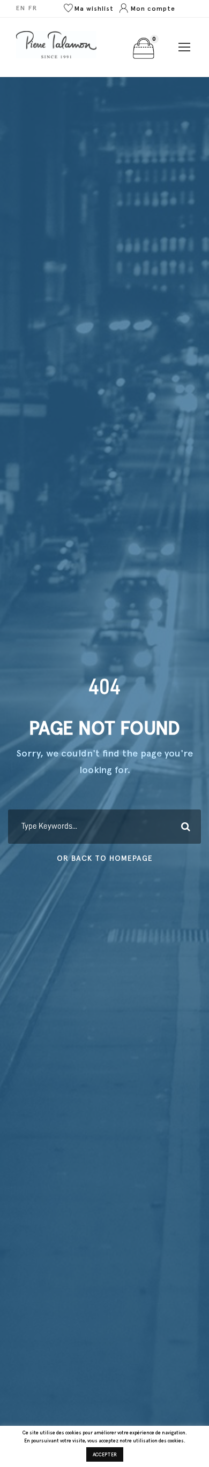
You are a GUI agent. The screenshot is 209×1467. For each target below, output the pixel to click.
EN (21, 8)
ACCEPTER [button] (105, 1454)
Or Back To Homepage (105, 858)
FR (33, 8)
